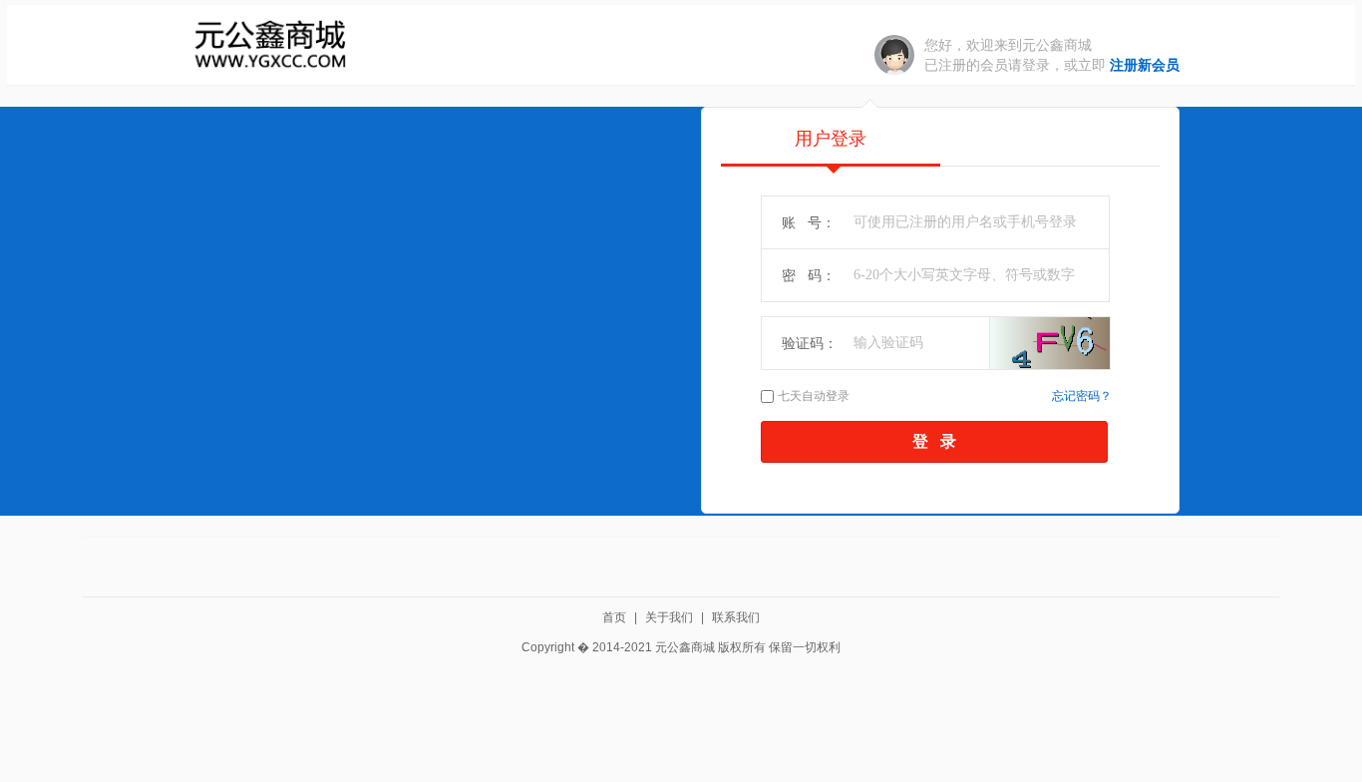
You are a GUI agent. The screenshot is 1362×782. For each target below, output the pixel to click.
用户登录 (830, 139)
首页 (614, 617)
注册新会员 (1145, 65)
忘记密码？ (1082, 396)
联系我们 (736, 617)
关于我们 (669, 617)
